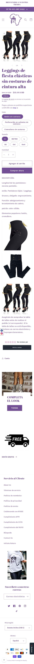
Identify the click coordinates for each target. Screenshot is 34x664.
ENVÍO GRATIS (8, 457)
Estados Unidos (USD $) (15, 628)
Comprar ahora (17, 170)
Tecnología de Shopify (21, 660)
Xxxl (23, 144)
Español (16, 641)
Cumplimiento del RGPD (13, 527)
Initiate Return (10, 543)
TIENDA (14, 408)
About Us (7, 485)
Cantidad (5, 150)
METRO (15, 139)
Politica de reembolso (13, 495)
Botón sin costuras (12, 116)
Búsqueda (8, 532)
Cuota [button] (7, 358)
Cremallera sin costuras (14, 129)
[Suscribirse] (27, 596)
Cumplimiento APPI (12, 517)
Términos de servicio (12, 490)
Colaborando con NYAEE (13, 511)
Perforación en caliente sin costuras (16, 123)
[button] (3, 19)
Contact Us (8, 538)
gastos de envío (9, 99)
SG (5, 144)
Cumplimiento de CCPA (13, 522)
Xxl (14, 144)
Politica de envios (11, 506)
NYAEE (13, 660)
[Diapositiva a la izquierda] (12, 65)
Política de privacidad (13, 501)
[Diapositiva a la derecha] (22, 65)
